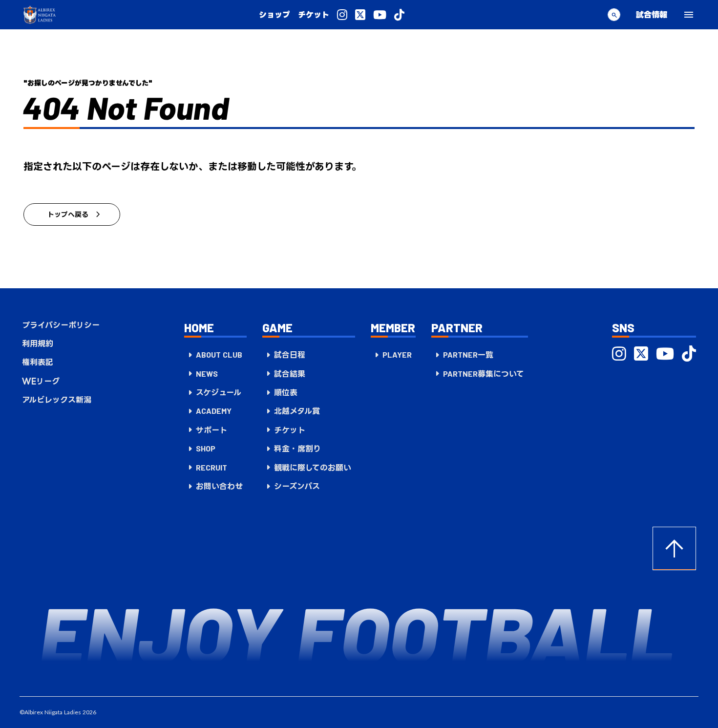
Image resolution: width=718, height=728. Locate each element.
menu (689, 15)
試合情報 (651, 14)
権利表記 (37, 362)
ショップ (274, 14)
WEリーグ (41, 381)
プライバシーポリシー (61, 325)
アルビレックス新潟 (56, 399)
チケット (313, 14)
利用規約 (37, 343)
